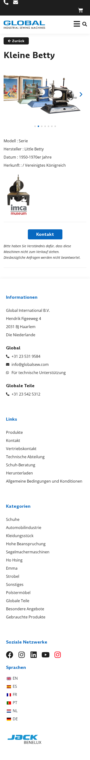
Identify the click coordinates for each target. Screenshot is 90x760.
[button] (84, 24)
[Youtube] (45, 654)
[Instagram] (21, 654)
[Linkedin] (33, 654)
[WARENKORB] (80, 10)
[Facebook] (9, 654)
